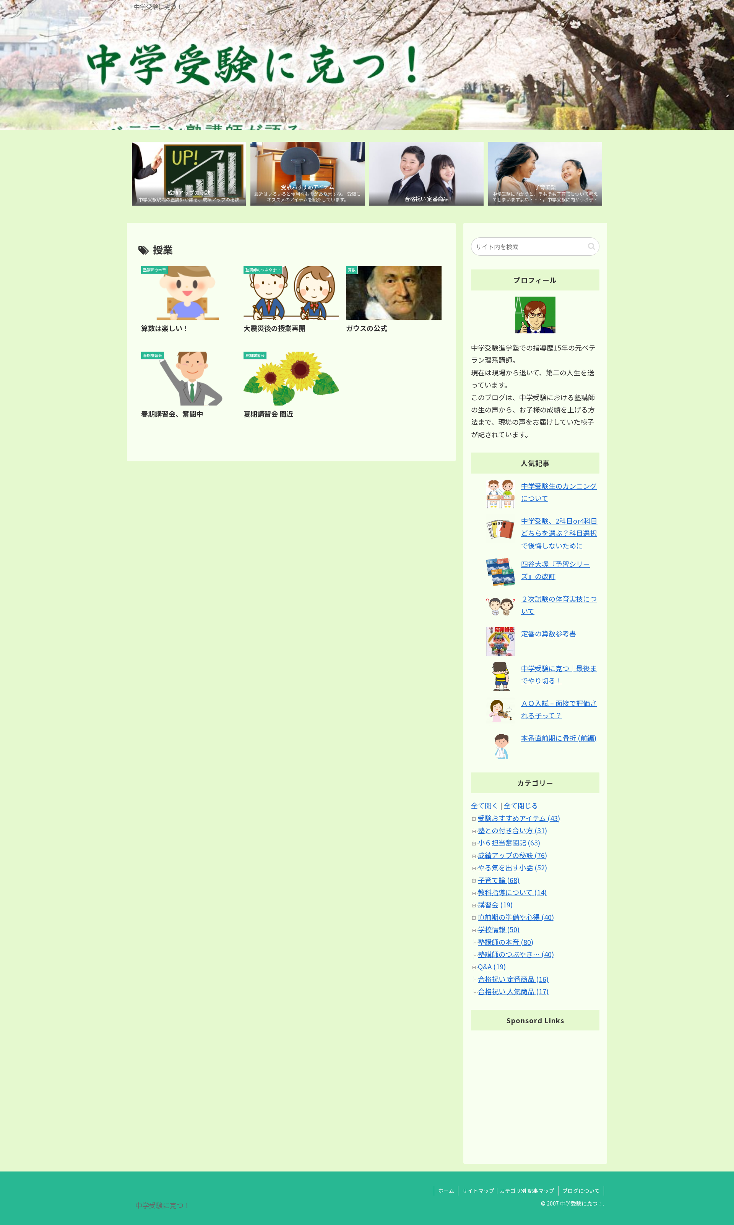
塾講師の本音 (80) (505, 942)
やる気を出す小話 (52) (512, 868)
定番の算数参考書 (548, 633)
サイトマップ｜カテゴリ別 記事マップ (508, 1190)
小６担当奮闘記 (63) (509, 843)
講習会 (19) (495, 905)
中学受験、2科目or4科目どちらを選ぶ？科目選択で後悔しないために (559, 533)
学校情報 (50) (499, 930)
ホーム (446, 1190)
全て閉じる (521, 806)
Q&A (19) (492, 967)
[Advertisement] (535, 1090)
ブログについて (581, 1190)
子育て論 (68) (499, 880)
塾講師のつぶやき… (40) (516, 954)
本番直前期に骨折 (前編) (558, 738)
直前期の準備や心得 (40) (516, 917)
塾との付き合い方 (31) (512, 831)
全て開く (485, 806)
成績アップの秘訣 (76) (512, 855)
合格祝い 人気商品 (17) (513, 991)
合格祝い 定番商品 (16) (513, 979)
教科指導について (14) (512, 892)
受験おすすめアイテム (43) (519, 818)
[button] (591, 246)
